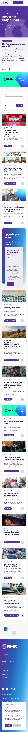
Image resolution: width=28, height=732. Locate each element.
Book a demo (18, 2)
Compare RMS (6, 681)
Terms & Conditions (15, 698)
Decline (17, 725)
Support (4, 674)
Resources (5, 670)
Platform (4, 654)
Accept (8, 725)
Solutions (4, 665)
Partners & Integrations (8, 661)
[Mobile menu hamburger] (25, 3)
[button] (14, 69)
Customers (5, 658)
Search (20, 105)
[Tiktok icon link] (18, 689)
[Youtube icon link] (7, 689)
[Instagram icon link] (11, 689)
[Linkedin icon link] (3, 689)
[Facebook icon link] (14, 689)
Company (4, 677)
